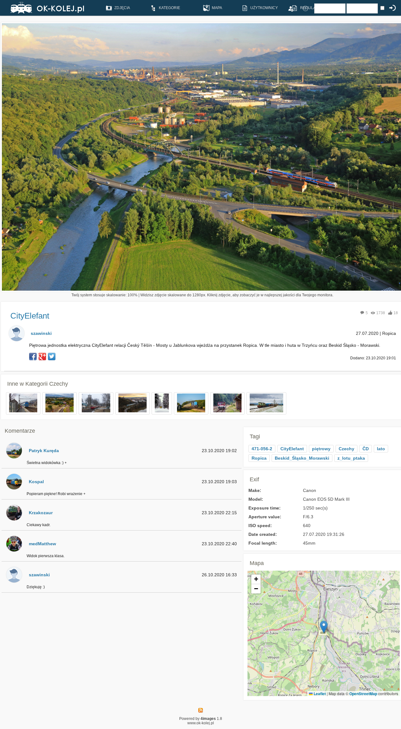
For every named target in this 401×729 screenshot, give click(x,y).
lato (381, 448)
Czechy (58, 384)
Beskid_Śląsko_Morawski (302, 458)
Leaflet (319, 693)
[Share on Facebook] (33, 356)
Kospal (36, 481)
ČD (365, 448)
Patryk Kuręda (44, 450)
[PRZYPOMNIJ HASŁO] (305, 8)
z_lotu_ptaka (351, 458)
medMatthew (42, 543)
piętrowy (321, 448)
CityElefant (292, 448)
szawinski (41, 333)
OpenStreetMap (363, 693)
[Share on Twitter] (51, 356)
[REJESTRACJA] (290, 8)
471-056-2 (262, 448)
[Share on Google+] (42, 356)
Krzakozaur (41, 512)
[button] (324, 627)
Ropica (259, 458)
